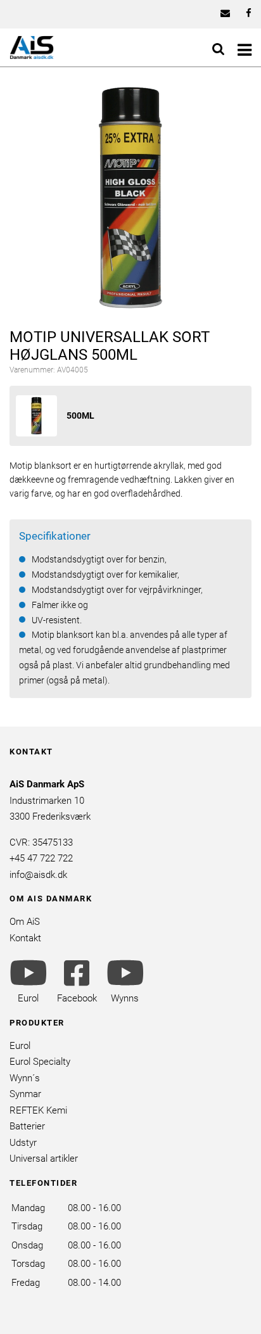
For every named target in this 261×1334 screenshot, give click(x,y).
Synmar (25, 1094)
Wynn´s (25, 1078)
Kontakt (25, 938)
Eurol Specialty (40, 1061)
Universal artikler (44, 1158)
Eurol (20, 1045)
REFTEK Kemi (38, 1110)
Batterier (27, 1126)
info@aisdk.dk (38, 874)
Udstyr (23, 1142)
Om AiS (25, 921)
